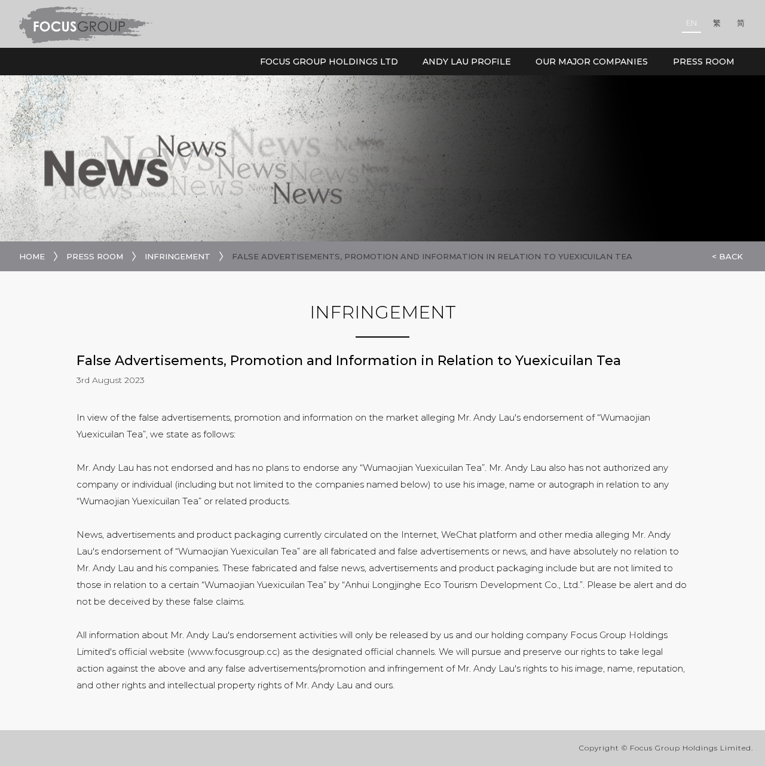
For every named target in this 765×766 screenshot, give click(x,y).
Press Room (704, 61)
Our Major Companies (592, 61)
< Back (727, 256)
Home (32, 256)
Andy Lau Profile (467, 61)
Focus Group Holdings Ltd (329, 61)
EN (691, 22)
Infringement (177, 256)
